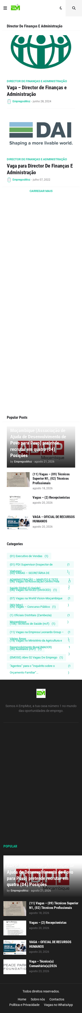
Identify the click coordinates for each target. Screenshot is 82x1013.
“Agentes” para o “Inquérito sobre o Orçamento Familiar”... (40, 666)
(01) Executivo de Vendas (29, 556)
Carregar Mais (41, 191)
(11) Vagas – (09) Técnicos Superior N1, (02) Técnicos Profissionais (51, 478)
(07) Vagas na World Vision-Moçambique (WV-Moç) (40, 599)
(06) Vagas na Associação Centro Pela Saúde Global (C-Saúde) (40, 582)
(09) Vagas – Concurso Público (33, 606)
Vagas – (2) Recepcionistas (51, 497)
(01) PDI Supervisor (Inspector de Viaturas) (40, 565)
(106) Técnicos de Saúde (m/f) (32, 623)
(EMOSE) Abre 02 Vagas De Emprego (36, 657)
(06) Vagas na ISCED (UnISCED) (33, 590)
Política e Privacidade (24, 1005)
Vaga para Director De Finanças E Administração (40, 169)
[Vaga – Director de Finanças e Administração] (41, 55)
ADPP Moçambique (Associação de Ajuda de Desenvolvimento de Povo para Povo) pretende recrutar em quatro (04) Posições (38, 439)
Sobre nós (38, 999)
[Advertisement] (41, 263)
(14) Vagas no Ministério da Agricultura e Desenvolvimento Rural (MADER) (40, 641)
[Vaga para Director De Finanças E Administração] (41, 133)
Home (22, 999)
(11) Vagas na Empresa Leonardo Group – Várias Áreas (40, 632)
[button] (5, 8)
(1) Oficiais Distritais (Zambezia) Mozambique (40, 615)
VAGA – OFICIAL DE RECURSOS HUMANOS (54, 519)
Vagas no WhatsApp (58, 1005)
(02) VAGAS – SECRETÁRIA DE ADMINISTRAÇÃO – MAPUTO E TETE (40, 573)
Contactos (56, 999)
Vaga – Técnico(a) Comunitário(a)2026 (43, 963)
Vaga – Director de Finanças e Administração (37, 91)
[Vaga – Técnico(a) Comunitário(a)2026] (14, 966)
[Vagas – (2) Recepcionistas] (18, 502)
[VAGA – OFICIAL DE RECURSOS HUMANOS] (18, 522)
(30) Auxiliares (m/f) (26, 649)
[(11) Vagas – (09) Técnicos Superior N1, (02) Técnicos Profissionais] (18, 479)
